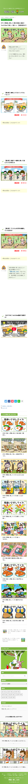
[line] (19, 401)
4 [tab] (12, 743)
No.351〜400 (12, 697)
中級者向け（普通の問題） (7, 406)
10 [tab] (20, 743)
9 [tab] (19, 743)
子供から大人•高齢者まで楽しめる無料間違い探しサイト (14, 777)
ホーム (4, 773)
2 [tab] (9, 743)
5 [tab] (13, 743)
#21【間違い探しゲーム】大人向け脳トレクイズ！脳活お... (14, 767)
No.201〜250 (11, 694)
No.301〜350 (4, 697)
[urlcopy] (22, 401)
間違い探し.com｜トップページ (9, 709)
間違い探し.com (14, 271)
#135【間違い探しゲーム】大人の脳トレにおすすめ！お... (14, 740)
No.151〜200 (4, 694)
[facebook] (9, 401)
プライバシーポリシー (7, 706)
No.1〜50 (4, 691)
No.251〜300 (19, 694)
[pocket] (12, 401)
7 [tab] (16, 743)
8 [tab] (17, 743)
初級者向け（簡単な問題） (12, 773)
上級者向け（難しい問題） (13, 775)
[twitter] (6, 401)
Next (27, 730)
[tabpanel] (14, 730)
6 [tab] (15, 743)
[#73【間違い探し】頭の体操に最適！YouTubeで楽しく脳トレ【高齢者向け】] (15, 401)
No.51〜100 (4, 408)
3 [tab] (11, 743)
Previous (1, 730)
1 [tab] (8, 743)
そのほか (22, 775)
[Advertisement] (14, 75)
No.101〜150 (16, 691)
